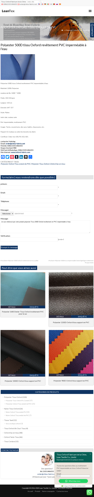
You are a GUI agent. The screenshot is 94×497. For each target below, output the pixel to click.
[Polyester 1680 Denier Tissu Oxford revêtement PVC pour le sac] (23, 305)
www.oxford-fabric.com (20, 152)
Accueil (30, 491)
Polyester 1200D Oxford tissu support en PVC (71, 322)
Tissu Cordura (9, 441)
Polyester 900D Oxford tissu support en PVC (71, 381)
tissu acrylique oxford (13, 424)
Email (59, 474)
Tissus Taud (8, 420)
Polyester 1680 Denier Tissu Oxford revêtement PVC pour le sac (23, 313)
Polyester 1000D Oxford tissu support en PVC (23, 381)
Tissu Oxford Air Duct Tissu (14, 428)
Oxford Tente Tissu (11, 437)
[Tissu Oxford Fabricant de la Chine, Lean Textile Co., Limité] (8, 13)
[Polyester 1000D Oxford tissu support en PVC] (23, 373)
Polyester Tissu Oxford (40, 164)
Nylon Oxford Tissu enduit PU (16, 412)
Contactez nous (62, 491)
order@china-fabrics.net (28, 4)
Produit (37, 491)
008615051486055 (10, 4)
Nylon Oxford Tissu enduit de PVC (17, 415)
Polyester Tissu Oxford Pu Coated (17, 400)
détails (11, 307)
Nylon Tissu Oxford (11, 409)
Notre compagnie (48, 491)
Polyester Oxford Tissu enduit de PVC (79, 30)
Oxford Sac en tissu (57, 164)
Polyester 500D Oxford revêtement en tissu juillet (19, 260)
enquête (34, 307)
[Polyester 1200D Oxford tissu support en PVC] (71, 314)
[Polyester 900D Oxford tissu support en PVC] (71, 373)
